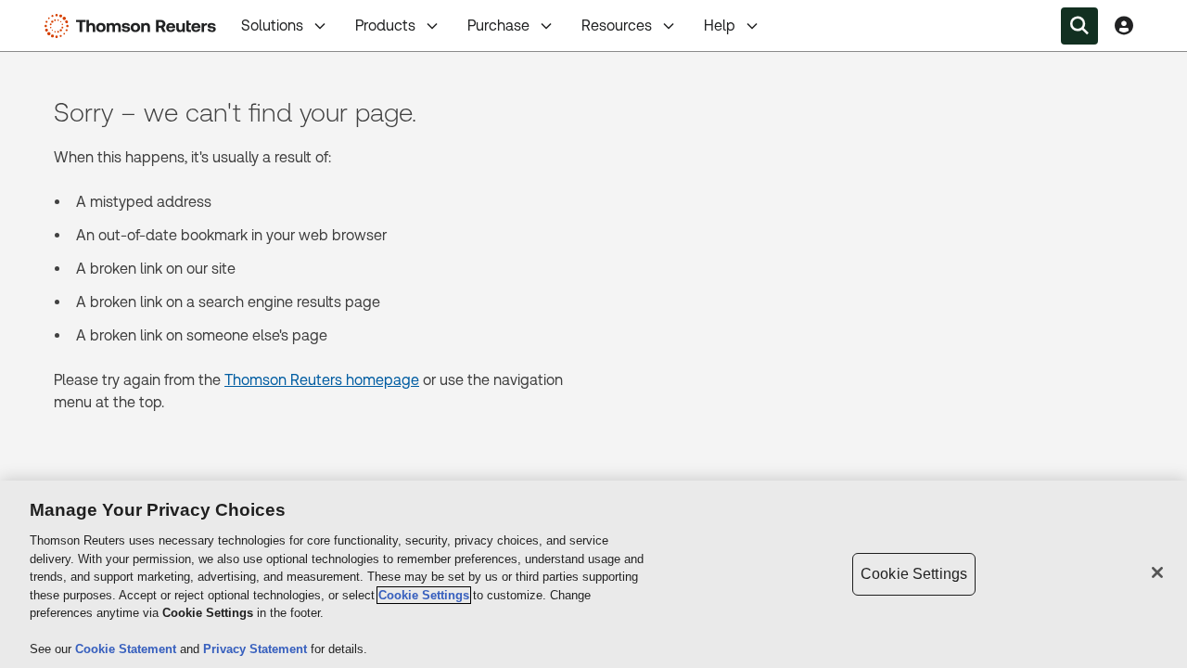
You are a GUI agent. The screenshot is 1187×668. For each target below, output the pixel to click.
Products (385, 25)
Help (719, 25)
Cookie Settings (423, 595)
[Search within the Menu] (1079, 26)
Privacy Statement (257, 649)
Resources (616, 25)
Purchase (498, 25)
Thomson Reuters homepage (321, 380)
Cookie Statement (127, 649)
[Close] (1157, 572)
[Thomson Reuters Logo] (134, 26)
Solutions (272, 25)
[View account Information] (1123, 26)
